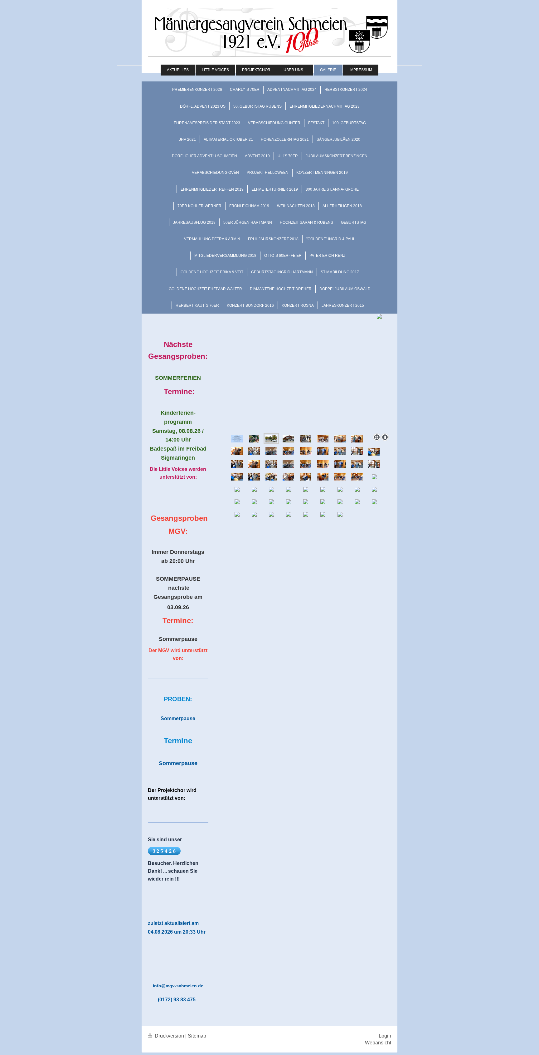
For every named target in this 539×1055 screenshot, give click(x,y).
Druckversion (169, 1035)
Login (385, 1035)
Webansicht (378, 1042)
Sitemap (197, 1035)
